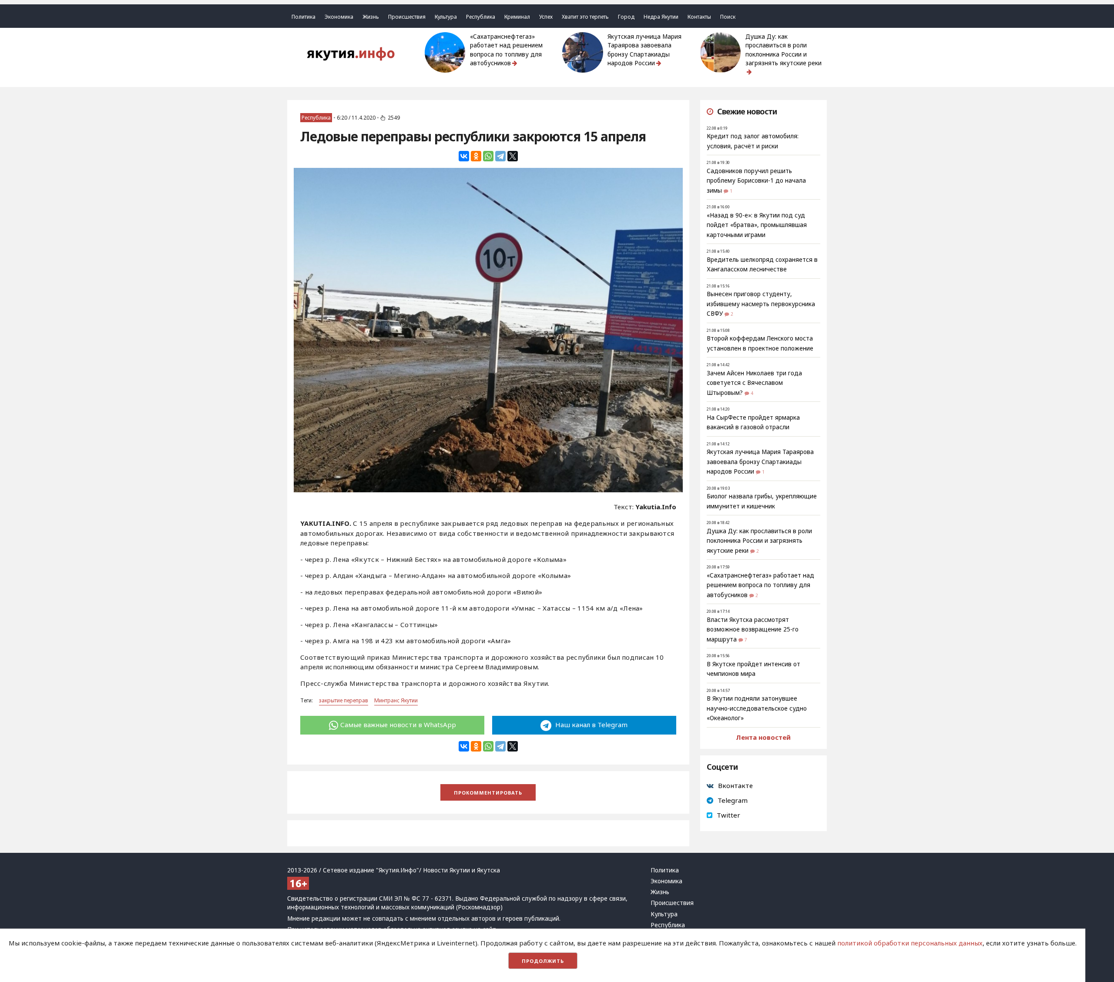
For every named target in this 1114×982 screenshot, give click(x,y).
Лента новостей (763, 737)
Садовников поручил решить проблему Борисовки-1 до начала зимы (756, 180)
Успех (546, 16)
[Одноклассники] (476, 156)
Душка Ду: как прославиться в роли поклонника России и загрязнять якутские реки (783, 50)
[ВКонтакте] (464, 156)
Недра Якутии (661, 16)
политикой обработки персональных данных (910, 943)
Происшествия (407, 16)
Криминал (517, 16)
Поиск (727, 16)
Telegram (733, 800)
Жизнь (370, 16)
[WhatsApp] (488, 156)
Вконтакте (735, 785)
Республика (480, 16)
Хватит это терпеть (585, 16)
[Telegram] (500, 156)
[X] (512, 156)
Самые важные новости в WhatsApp (398, 724)
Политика (303, 16)
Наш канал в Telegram (590, 724)
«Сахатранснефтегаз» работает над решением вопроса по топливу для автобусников (506, 50)
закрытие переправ (343, 700)
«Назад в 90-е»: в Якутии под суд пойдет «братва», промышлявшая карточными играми (757, 225)
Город (626, 16)
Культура (446, 16)
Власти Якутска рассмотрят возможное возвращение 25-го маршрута (753, 629)
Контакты (699, 16)
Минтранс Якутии (396, 700)
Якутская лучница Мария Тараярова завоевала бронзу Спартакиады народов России (644, 50)
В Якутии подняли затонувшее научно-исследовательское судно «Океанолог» (757, 708)
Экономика (339, 16)
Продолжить (543, 961)
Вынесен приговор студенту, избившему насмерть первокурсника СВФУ (761, 303)
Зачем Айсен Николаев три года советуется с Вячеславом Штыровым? (754, 383)
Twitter (728, 815)
